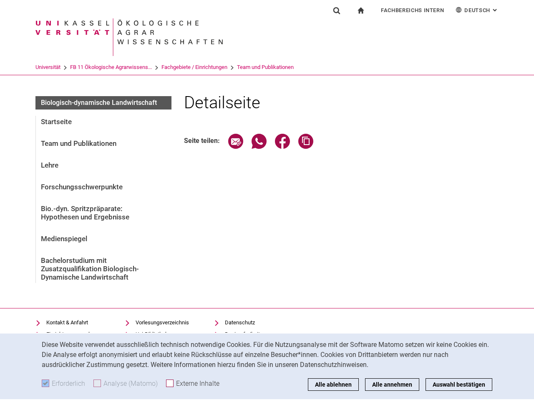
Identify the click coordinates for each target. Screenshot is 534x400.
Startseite (56, 121)
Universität (47, 67)
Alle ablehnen (333, 384)
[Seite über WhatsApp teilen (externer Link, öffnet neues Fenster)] (259, 146)
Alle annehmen (392, 384)
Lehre (49, 165)
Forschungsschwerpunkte (82, 187)
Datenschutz (240, 322)
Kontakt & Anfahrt (67, 322)
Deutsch (481, 10)
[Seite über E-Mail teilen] (235, 146)
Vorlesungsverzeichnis (162, 322)
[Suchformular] (336, 10)
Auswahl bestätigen (459, 384)
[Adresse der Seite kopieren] (305, 146)
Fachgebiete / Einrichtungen (194, 67)
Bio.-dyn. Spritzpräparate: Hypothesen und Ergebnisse (85, 212)
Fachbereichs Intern (412, 10)
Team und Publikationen (265, 67)
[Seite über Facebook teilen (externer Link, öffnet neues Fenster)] (282, 146)
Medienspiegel (64, 238)
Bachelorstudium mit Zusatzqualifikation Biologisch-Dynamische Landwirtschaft (90, 268)
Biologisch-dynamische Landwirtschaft (99, 103)
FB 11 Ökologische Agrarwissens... (111, 67)
